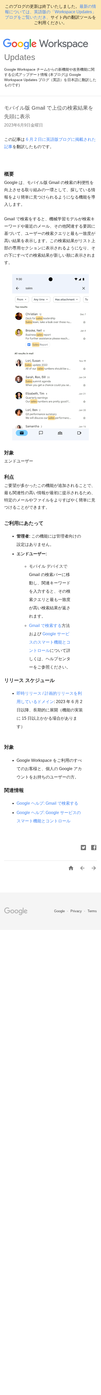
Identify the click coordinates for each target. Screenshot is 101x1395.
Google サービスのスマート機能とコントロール (49, 642)
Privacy (76, 911)
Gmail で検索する (45, 625)
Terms (92, 911)
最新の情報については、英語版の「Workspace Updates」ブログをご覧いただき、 (50, 11)
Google (60, 911)
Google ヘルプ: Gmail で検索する (47, 803)
